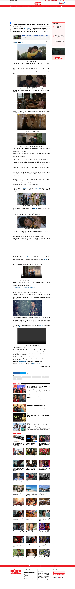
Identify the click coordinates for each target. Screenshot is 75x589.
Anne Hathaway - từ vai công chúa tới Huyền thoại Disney (44, 469)
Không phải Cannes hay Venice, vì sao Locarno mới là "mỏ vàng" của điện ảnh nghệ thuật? (44, 506)
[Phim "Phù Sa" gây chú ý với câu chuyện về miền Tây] (31, 451)
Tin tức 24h (20, 6)
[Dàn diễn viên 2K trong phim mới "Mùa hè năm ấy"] (18, 488)
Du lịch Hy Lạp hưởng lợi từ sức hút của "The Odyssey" (44, 494)
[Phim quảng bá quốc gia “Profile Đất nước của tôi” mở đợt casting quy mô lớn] (31, 488)
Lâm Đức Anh (30, 206)
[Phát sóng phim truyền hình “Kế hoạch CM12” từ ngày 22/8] (31, 463)
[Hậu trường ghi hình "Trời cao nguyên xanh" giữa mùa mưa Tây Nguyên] (18, 552)
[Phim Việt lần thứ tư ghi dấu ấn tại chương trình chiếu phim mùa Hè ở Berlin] (31, 501)
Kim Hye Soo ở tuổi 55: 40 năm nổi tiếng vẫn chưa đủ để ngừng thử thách (44, 444)
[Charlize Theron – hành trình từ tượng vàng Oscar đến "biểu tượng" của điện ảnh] (18, 476)
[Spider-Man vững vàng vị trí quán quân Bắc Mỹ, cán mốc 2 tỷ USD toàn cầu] (31, 476)
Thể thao (25, 6)
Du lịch (45, 6)
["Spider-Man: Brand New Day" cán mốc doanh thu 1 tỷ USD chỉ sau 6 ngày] (18, 526)
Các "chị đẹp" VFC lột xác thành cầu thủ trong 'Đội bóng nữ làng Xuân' (44, 456)
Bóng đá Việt (30, 6)
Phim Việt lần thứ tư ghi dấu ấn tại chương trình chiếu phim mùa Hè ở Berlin (31, 506)
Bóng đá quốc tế (36, 6)
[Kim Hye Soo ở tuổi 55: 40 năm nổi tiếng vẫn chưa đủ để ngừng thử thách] (44, 438)
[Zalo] (64, 3)
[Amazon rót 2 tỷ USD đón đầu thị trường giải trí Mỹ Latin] (31, 438)
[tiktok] (63, 3)
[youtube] (61, 3)
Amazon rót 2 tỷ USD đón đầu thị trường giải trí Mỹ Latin (31, 444)
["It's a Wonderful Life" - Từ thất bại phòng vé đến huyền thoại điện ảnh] (44, 476)
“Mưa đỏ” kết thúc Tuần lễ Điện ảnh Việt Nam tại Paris (59, 41)
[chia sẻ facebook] (10, 25)
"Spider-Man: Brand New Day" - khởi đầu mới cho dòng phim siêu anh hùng (18, 545)
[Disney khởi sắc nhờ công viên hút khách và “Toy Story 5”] (31, 513)
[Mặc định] (10, 31)
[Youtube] (63, 0)
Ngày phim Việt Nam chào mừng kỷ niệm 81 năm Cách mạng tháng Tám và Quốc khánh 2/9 (18, 444)
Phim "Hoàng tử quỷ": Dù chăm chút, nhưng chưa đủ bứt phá (59, 36)
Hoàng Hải (41, 325)
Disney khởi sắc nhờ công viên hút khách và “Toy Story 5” (31, 519)
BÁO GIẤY (46, 0)
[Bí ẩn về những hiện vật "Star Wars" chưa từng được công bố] (44, 552)
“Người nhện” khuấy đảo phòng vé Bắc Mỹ (31, 545)
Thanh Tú (18, 326)
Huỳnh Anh (45, 259)
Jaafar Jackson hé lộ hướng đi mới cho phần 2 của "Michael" (37, 396)
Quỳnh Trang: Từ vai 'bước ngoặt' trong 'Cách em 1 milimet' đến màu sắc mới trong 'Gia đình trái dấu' (59, 32)
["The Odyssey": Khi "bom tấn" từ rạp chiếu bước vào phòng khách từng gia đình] (19, 427)
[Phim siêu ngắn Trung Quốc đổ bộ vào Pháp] (19, 408)
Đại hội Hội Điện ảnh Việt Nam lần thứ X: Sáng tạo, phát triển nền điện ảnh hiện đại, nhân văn (38, 387)
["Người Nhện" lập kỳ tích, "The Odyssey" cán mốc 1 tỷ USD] (18, 501)
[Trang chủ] (11, 6)
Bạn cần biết (58, 6)
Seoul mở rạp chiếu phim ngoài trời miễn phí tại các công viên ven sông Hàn (44, 545)
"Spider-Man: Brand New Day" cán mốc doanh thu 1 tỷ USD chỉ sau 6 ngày (18, 531)
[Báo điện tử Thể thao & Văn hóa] (37, 3)
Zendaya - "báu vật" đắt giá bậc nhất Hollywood (18, 519)
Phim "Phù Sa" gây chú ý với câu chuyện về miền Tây (31, 456)
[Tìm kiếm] (10, 3)
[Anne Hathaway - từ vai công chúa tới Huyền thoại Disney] (44, 463)
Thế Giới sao (53, 6)
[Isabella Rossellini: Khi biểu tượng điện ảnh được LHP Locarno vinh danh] (44, 513)
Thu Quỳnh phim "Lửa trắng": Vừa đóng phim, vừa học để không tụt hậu (31, 557)
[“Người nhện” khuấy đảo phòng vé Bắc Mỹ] (31, 539)
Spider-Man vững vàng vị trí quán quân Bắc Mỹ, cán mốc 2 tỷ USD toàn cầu (31, 481)
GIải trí (48, 6)
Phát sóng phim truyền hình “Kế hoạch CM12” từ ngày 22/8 (31, 469)
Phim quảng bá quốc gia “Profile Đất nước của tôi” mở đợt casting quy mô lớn (31, 494)
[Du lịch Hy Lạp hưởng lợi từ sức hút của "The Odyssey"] (44, 488)
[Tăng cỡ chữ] (10, 29)
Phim (14, 22)
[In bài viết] (10, 27)
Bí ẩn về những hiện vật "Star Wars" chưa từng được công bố (44, 557)
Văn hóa (41, 6)
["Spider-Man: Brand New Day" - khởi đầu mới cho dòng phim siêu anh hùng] (18, 539)
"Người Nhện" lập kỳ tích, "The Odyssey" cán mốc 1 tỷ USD (18, 506)
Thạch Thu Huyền (37, 188)
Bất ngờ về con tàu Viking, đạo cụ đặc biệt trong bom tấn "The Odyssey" (18, 469)
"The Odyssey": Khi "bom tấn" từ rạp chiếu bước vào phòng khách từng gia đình (38, 425)
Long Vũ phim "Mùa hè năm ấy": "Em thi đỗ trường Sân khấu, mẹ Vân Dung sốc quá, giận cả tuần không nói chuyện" (31, 532)
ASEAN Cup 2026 (15, 6)
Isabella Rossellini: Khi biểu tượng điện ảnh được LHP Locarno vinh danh (44, 519)
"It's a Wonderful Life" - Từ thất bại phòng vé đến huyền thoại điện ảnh (44, 481)
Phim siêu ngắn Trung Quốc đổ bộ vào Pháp (36, 405)
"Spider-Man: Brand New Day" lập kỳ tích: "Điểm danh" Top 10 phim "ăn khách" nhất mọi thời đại (44, 531)
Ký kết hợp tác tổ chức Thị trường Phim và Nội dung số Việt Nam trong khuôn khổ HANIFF (18, 456)
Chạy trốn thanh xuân (22, 41)
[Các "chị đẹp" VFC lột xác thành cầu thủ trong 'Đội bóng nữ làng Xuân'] (44, 451)
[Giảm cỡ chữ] (10, 33)
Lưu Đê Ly (35, 208)
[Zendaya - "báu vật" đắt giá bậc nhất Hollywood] (18, 513)
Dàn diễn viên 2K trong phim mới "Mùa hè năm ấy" (18, 494)
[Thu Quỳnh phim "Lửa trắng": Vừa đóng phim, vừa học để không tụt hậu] (31, 552)
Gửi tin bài (59, 0)
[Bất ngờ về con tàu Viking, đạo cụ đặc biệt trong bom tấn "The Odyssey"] (18, 463)
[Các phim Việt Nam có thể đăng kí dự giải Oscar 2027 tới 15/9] (19, 417)
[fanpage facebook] (59, 3)
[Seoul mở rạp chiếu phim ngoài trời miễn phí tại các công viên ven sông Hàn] (44, 539)
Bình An (38, 323)
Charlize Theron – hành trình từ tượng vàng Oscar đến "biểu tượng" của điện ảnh (18, 481)
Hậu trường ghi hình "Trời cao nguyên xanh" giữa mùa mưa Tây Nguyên (18, 557)
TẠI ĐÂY (16, 42)
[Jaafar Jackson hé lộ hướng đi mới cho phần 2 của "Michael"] (19, 398)
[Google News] (45, 27)
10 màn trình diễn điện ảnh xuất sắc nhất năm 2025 (59, 44)
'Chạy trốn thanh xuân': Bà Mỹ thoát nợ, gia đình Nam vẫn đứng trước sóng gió (24, 287)
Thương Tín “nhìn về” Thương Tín (58, 27)
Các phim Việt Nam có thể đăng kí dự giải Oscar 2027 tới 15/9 (38, 416)
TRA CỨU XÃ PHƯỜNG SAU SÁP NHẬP (52, 0)
